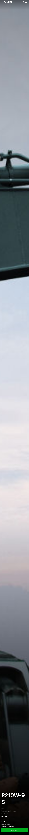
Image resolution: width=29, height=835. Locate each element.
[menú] (26, 2)
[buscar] (23, 2)
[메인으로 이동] (7, 2)
